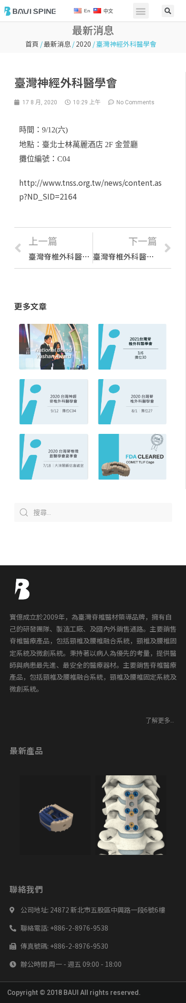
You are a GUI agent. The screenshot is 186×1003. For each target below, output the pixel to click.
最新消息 (57, 44)
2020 (83, 44)
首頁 (32, 44)
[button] (141, 11)
